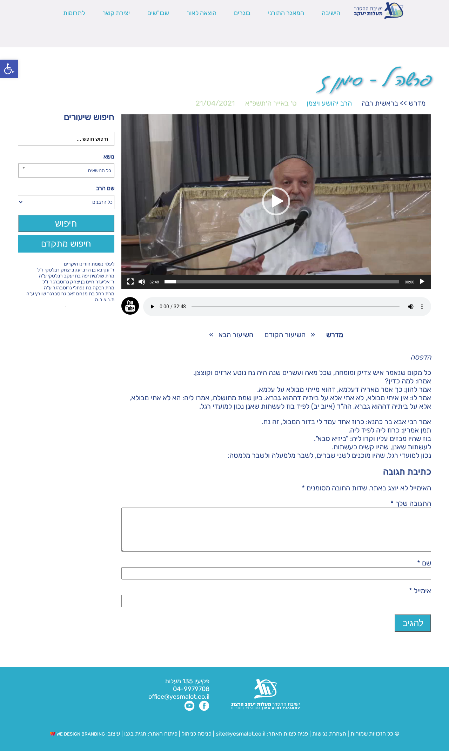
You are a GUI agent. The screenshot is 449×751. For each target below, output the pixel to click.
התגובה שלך (410, 503)
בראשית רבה (380, 103)
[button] (9, 69)
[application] (276, 201)
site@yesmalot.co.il (241, 733)
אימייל (420, 590)
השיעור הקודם (285, 334)
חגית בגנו (134, 733)
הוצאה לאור (201, 13)
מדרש (417, 103)
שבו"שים (158, 13)
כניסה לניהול (197, 733)
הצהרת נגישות (329, 733)
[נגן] (421, 281)
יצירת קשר (116, 13)
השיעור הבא (236, 334)
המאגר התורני (286, 13)
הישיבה (331, 13)
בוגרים (242, 13)
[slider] (282, 281)
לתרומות (74, 13)
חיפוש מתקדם (66, 244)
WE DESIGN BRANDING (80, 734)
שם (424, 563)
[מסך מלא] (130, 281)
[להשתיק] (141, 281)
